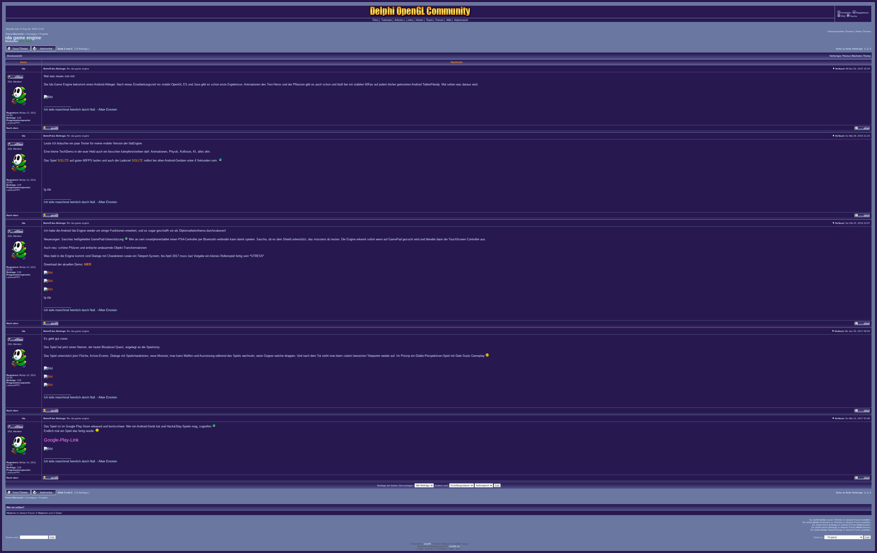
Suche (853, 16)
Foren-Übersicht (15, 34)
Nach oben (12, 128)
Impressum (461, 20)
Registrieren (862, 12)
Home (419, 20)
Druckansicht (14, 56)
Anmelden (845, 12)
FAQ (842, 16)
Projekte (44, 34)
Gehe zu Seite (843, 49)
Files (375, 20)
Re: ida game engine (78, 68)
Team (429, 20)
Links (409, 20)
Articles (399, 20)
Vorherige (857, 49)
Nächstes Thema (861, 56)
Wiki (449, 20)
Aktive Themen (863, 31)
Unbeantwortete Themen (840, 31)
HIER (87, 264)
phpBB (427, 543)
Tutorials (386, 20)
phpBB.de (454, 546)
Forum (440, 20)
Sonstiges (31, 34)
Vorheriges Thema (839, 56)
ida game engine (23, 37)
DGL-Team (25, 41)
